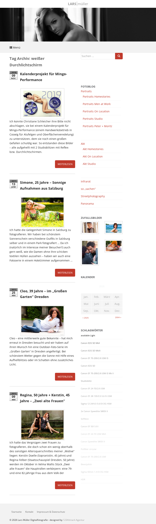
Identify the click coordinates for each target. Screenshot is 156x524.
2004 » (118, 317)
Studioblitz (86, 381)
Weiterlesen (65, 164)
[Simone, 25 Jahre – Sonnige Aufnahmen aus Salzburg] (42, 212)
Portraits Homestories (96, 96)
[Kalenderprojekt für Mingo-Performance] (42, 103)
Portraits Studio (93, 118)
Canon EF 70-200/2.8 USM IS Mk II (97, 373)
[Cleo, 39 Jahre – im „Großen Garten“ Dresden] (42, 320)
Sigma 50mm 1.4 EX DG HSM (94, 472)
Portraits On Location (96, 111)
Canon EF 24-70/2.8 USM (93, 388)
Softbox (85, 419)
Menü (16, 47)
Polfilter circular (89, 449)
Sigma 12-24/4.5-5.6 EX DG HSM (96, 403)
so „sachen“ (88, 189)
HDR (83, 479)
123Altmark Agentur (73, 520)
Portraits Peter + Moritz (97, 126)
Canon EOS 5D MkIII (90, 350)
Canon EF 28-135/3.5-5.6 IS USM (96, 396)
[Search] (119, 56)
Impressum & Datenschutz (51, 511)
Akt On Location (93, 156)
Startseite (16, 511)
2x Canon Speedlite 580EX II (94, 411)
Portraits (86, 91)
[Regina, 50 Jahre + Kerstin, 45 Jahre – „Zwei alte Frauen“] (42, 425)
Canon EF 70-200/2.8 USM (93, 456)
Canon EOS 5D (88, 365)
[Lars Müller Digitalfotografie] (78, 24)
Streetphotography (93, 196)
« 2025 (86, 317)
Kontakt (29, 511)
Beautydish (86, 464)
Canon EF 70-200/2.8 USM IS (94, 358)
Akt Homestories (93, 149)
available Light (88, 335)
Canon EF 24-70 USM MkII (93, 434)
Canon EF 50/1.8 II (89, 426)
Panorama (87, 203)
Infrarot (86, 181)
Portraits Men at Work (97, 104)
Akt (83, 143)
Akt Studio (89, 164)
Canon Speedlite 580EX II (93, 441)
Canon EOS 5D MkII (90, 343)
